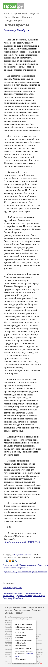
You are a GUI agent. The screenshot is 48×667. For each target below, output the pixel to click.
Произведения (20, 13)
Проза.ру (19, 613)
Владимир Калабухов (16, 30)
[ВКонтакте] (7, 560)
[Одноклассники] (10, 560)
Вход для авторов (13, 20)
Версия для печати (28, 565)
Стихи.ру (9, 613)
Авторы (8, 13)
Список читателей (10, 565)
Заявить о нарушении (18, 568)
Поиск (7, 17)
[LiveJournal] (15, 560)
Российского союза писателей (29, 663)
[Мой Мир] (12, 560)
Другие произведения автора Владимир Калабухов (25, 572)
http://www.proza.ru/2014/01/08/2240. (22, 542)
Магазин (16, 17)
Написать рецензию (12, 587)
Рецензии (34, 13)
